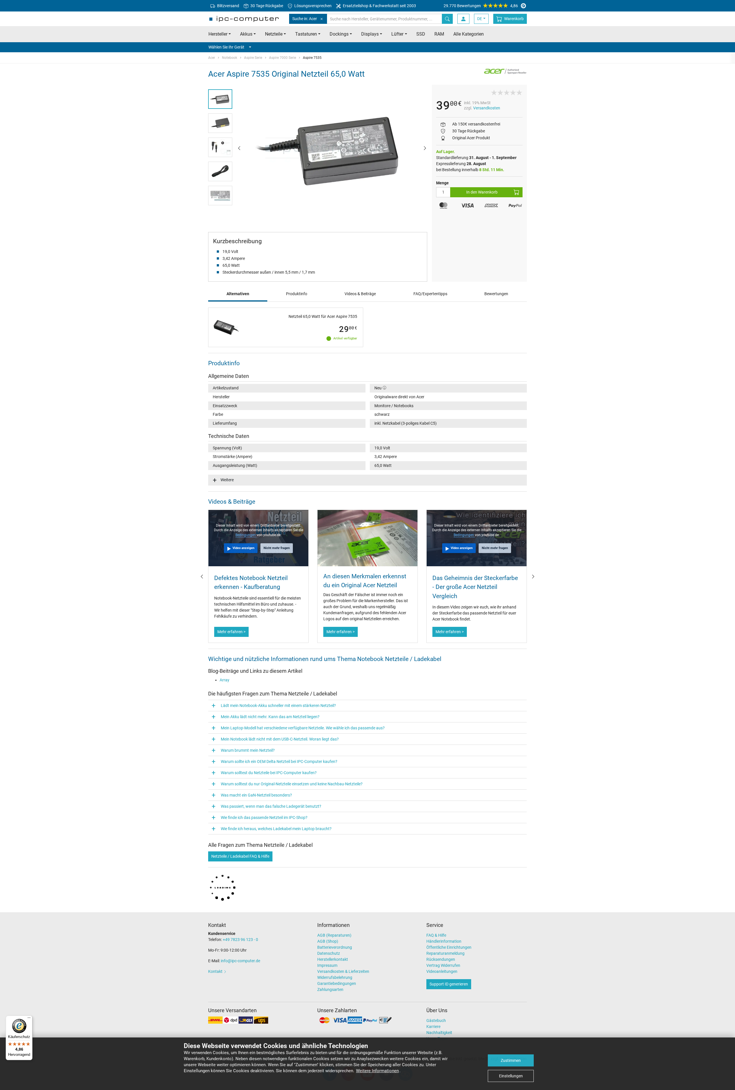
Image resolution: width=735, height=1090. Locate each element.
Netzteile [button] (274, 34)
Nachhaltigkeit (439, 1032)
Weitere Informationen (377, 1070)
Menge (442, 183)
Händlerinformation (443, 941)
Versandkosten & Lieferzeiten (343, 971)
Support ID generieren (449, 984)
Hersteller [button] (217, 34)
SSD (420, 34)
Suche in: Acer (304, 18)
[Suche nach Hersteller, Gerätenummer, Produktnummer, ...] (447, 19)
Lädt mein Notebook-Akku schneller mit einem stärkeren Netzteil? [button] (278, 705)
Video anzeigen (243, 548)
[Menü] (29, 1019)
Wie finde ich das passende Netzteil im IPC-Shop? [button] (264, 817)
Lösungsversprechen (312, 5)
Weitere (227, 480)
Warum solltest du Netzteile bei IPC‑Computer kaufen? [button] (269, 772)
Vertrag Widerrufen (443, 965)
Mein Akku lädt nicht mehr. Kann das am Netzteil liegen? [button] (270, 716)
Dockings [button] (339, 34)
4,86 (481, 5)
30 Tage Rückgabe (266, 5)
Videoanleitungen (441, 971)
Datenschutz (328, 953)
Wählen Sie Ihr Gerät (226, 47)
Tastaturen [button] (306, 34)
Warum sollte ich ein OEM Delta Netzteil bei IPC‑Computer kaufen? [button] (279, 761)
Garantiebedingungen (336, 983)
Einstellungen (511, 1076)
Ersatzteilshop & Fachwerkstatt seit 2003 (379, 5)
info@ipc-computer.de (240, 960)
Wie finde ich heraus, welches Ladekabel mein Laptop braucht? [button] (276, 828)
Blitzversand (227, 5)
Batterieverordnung (334, 947)
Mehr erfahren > (231, 631)
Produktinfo (296, 293)
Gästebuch (436, 1020)
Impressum (327, 965)
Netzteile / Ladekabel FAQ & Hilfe (240, 856)
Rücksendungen (440, 959)
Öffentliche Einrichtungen (448, 947)
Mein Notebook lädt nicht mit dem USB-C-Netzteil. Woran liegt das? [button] (280, 739)
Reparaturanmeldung (445, 953)
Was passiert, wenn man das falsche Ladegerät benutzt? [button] (271, 806)
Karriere (433, 1026)
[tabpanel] (332, 148)
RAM (439, 34)
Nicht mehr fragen (277, 548)
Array (224, 680)
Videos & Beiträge (360, 293)
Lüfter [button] (397, 34)
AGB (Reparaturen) (334, 935)
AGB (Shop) (327, 941)
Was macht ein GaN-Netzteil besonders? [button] (256, 795)
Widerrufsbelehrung (334, 977)
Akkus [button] (246, 34)
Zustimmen (511, 1060)
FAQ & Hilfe (436, 935)
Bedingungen (246, 535)
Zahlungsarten (330, 989)
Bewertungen (496, 293)
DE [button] (479, 18)
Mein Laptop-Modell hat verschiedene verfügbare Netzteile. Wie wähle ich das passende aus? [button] (303, 728)
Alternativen (238, 293)
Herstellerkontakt (332, 959)
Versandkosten (486, 108)
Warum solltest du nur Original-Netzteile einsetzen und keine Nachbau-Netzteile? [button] (292, 784)
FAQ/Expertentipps (430, 293)
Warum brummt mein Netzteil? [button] (248, 750)
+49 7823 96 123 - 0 (240, 939)
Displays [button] (370, 34)
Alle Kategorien (468, 34)
